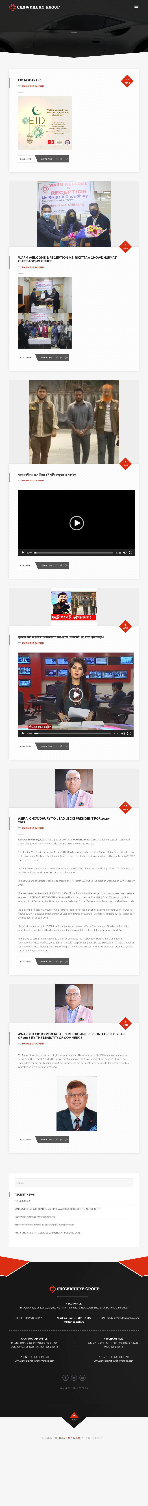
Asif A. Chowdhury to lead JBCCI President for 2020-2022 (64, 820)
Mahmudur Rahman (33, 86)
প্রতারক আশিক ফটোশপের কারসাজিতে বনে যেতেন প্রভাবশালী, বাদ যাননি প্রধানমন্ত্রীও (61, 637)
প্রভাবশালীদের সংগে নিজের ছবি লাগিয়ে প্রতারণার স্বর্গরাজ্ (47, 475)
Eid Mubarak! (29, 80)
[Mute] (125, 552)
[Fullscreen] (130, 552)
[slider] (73, 553)
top (74, 1420)
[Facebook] (57, 159)
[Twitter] (61, 159)
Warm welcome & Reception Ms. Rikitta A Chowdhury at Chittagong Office (67, 259)
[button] (76, 523)
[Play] (23, 552)
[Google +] (66, 159)
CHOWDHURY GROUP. (70, 1438)
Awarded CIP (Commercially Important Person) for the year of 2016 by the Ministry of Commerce (71, 1036)
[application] (76, 523)
